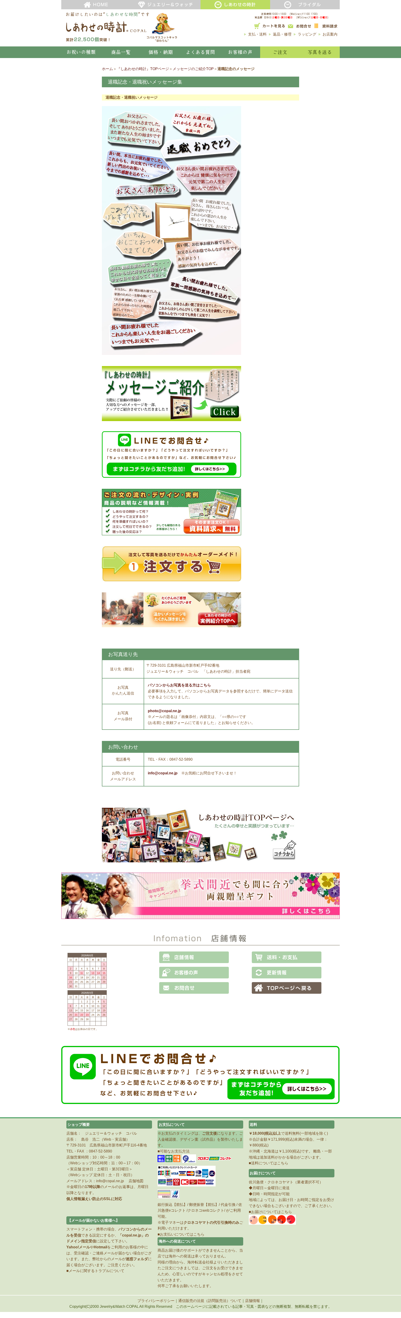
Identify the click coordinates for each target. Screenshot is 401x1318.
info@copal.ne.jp (110, 1181)
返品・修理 (282, 34)
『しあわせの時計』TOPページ (143, 69)
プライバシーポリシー (156, 1301)
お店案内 (330, 34)
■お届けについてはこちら (270, 1212)
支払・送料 (257, 34)
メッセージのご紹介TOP (193, 69)
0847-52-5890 (100, 1151)
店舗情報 (252, 1301)
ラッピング (307, 34)
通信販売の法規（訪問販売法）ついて (209, 1301)
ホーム (107, 69)
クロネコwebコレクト (206, 1210)
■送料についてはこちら (268, 1163)
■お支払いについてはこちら (181, 1234)
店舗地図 (136, 1181)
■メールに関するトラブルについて (95, 1271)
